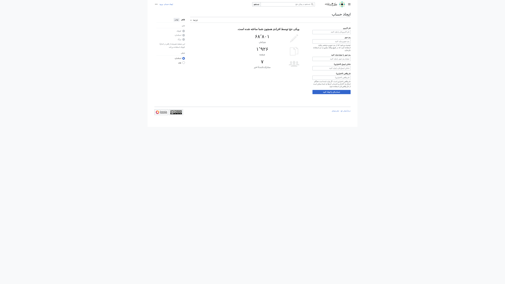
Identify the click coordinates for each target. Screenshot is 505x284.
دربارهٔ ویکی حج (346, 111)
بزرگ (179, 39)
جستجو (256, 4)
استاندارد (178, 35)
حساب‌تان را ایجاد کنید (331, 92)
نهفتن (176, 19)
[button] (349, 4)
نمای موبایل (335, 111)
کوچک (179, 31)
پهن (179, 62)
